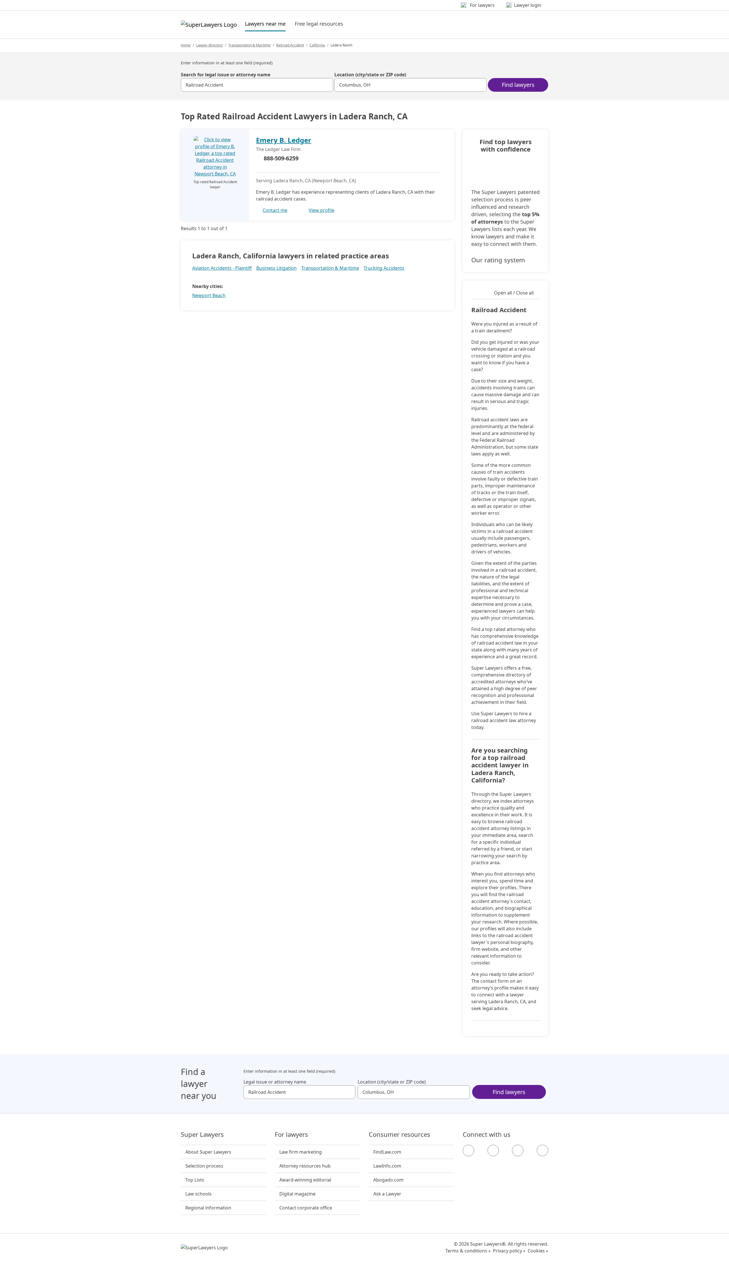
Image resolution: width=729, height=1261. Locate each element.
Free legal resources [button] (319, 23)
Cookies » (538, 1251)
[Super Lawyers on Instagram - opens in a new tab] (493, 1150)
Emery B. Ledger (283, 140)
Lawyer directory (209, 45)
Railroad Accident (290, 45)
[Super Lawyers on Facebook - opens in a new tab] (468, 1150)
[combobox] (257, 85)
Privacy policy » (509, 1251)
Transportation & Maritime (249, 45)
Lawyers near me (265, 23)
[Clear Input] (326, 84)
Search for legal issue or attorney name (225, 74)
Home (186, 45)
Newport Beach (209, 295)
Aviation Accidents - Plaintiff (222, 268)
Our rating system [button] (498, 259)
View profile (321, 210)
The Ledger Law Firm (278, 149)
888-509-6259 (281, 158)
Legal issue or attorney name (274, 1082)
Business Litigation (276, 268)
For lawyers (291, 1135)
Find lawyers (518, 85)
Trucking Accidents (384, 268)
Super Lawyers (202, 1135)
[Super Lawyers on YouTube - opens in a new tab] (517, 1150)
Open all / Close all (514, 293)
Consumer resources (399, 1135)
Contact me (275, 210)
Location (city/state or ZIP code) (370, 74)
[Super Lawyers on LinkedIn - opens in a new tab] (542, 1150)
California (317, 45)
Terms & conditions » (468, 1251)
